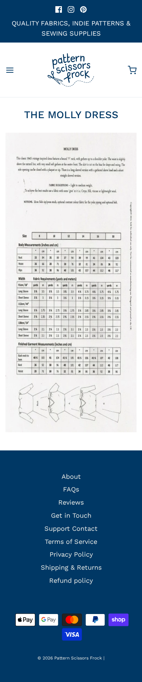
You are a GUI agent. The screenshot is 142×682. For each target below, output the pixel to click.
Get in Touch (71, 515)
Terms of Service (71, 541)
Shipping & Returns (71, 567)
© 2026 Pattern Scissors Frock (70, 658)
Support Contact (71, 528)
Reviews (71, 502)
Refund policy (71, 580)
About (71, 476)
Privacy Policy (71, 554)
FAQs (71, 489)
